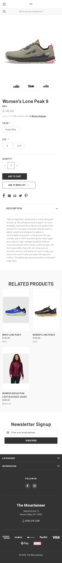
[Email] (9, 196)
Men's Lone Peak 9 (11, 334)
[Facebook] (3, 196)
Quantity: (7, 159)
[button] (37, 116)
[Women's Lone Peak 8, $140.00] (46, 310)
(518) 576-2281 (32, 520)
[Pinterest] (26, 196)
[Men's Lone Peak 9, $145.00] (16, 310)
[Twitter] (20, 196)
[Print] (14, 196)
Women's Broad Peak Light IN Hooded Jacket (14, 395)
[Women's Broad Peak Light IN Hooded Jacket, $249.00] (16, 368)
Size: (4, 139)
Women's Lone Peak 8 (44, 334)
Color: (5, 123)
